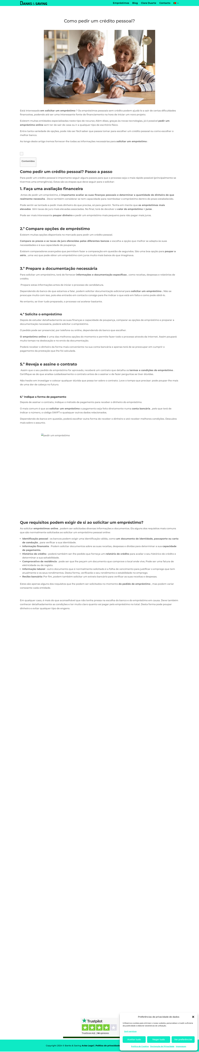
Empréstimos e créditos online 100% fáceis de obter (58, 979)
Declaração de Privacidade (162, 1046)
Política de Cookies (140, 1046)
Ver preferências (183, 1039)
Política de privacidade (108, 1045)
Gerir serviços (130, 1031)
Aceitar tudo (134, 1039)
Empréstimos (31, 726)
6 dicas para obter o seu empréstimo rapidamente (57, 850)
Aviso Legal (88, 1045)
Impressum (181, 1046)
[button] (193, 1016)
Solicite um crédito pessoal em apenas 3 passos (55, 721)
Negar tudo (158, 1039)
